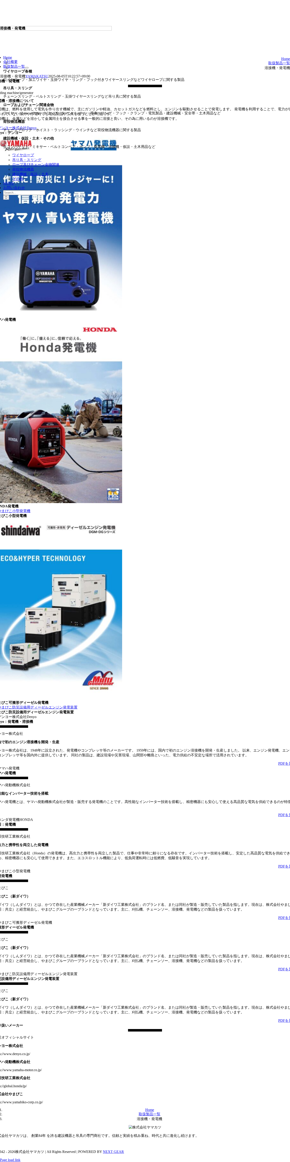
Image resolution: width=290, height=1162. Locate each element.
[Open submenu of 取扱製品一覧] (27, 67)
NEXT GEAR (113, 1152)
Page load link (10, 1160)
